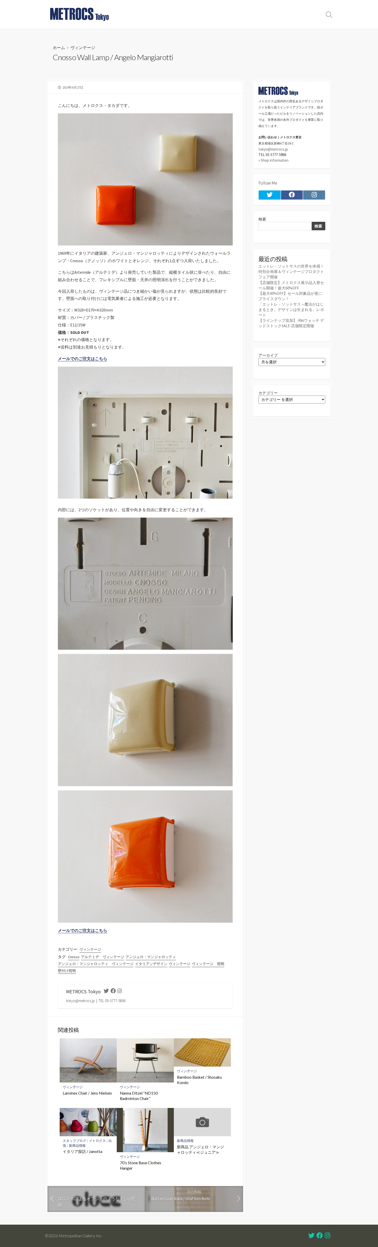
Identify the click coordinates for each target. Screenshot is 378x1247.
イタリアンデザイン (151, 963)
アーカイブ (268, 355)
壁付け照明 (67, 970)
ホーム (59, 47)
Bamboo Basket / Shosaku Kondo (199, 1080)
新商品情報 (77, 1145)
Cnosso (73, 957)
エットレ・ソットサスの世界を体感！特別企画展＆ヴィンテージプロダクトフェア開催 (291, 271)
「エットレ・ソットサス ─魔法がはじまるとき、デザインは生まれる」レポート (291, 309)
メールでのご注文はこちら (82, 358)
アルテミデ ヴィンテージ (102, 957)
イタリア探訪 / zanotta (82, 1151)
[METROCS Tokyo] (79, 14)
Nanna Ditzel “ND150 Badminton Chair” (139, 1096)
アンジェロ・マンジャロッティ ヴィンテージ (95, 963)
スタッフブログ (74, 1141)
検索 (262, 219)
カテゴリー (268, 392)
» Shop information (273, 160)
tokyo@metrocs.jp (273, 149)
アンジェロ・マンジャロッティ (150, 957)
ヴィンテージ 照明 (208, 963)
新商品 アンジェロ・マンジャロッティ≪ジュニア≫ (200, 1149)
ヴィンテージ (82, 47)
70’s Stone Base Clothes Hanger (140, 1165)
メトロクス (97, 1141)
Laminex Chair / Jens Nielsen (87, 1093)
